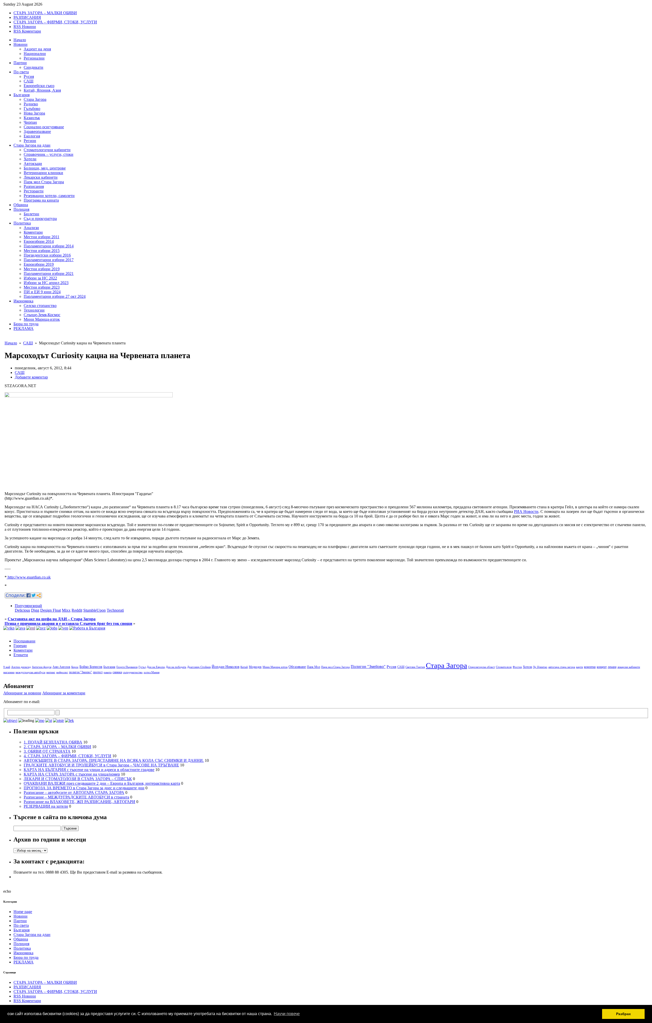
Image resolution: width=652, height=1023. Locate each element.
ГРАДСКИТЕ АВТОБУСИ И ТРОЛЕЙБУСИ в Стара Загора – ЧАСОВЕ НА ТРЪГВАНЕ (101, 765)
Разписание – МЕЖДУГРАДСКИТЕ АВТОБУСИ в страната (76, 797)
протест (98, 672)
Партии (20, 63)
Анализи (31, 228)
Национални (35, 53)
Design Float (50, 610)
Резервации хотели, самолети (49, 195)
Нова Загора (34, 113)
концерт (602, 667)
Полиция (21, 209)
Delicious (22, 610)
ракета (108, 672)
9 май (6, 667)
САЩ (28, 81)
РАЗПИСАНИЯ (27, 17)
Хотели (30, 159)
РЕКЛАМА (23, 328)
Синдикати (33, 67)
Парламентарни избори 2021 (49, 273)
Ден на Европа (156, 667)
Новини (20, 44)
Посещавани (24, 641)
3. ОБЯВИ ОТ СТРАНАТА (47, 751)
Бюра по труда (25, 324)
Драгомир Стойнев (199, 667)
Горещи (20, 645)
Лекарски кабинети (41, 177)
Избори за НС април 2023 (46, 283)
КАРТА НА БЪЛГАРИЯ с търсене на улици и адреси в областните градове (89, 769)
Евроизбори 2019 (39, 264)
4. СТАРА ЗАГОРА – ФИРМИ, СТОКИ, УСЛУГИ (67, 756)
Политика (22, 223)
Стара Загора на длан (31, 145)
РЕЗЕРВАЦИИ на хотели (46, 806)
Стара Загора (35, 99)
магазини (9, 672)
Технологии (34, 310)
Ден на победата (176, 667)
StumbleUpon (94, 610)
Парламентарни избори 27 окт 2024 (55, 296)
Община (20, 205)
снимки (117, 672)
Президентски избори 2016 (47, 255)
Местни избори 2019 (42, 269)
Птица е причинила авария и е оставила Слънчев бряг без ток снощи (68, 623)
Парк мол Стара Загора (44, 182)
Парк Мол (313, 667)
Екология (32, 136)
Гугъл (142, 667)
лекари (612, 667)
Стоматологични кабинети (47, 150)
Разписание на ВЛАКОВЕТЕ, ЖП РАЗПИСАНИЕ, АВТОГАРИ (79, 802)
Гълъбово (32, 108)
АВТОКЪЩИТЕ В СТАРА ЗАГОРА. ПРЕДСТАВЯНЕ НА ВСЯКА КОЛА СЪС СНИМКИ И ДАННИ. (114, 760)
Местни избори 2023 (42, 287)
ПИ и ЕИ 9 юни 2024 (42, 292)
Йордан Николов (225, 667)
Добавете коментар (31, 377)
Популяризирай (28, 606)
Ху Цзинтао (540, 667)
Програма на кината (41, 200)
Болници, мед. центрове (45, 168)
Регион (30, 140)
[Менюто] (63, 628)
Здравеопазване (37, 131)
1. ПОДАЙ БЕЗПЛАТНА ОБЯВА (53, 742)
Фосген (517, 667)
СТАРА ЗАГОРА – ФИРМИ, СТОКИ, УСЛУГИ (55, 22)
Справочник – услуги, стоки (48, 154)
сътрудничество (133, 672)
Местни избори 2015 (42, 250)
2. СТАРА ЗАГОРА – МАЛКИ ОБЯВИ (57, 747)
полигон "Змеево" (80, 672)
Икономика (23, 301)
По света (21, 72)
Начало (19, 40)
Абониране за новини (22, 693)
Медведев (255, 667)
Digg (35, 610)
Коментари (33, 232)
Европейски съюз (39, 85)
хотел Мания (151, 672)
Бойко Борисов (90, 667)
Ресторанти (34, 191)
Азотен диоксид (21, 667)
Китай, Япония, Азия (42, 90)
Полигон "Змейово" (368, 666)
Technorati (115, 610)
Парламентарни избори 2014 (49, 246)
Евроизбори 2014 (39, 241)
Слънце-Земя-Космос (42, 315)
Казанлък (32, 118)
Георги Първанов (127, 667)
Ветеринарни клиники (43, 173)
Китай (244, 667)
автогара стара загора (561, 667)
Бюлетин (31, 214)
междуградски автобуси (30, 672)
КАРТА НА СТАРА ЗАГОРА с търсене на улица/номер (72, 774)
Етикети (20, 655)
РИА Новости (526, 511)
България (21, 95)
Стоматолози (504, 667)
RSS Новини (24, 26)
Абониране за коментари (63, 693)
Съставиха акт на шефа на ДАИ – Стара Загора (52, 619)
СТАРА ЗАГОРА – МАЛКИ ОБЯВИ (45, 13)
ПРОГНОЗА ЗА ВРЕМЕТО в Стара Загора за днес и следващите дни (84, 788)
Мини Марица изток (275, 667)
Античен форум (41, 667)
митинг (50, 672)
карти (579, 667)
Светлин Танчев (415, 667)
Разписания (34, 186)
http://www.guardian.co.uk (29, 577)
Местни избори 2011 (41, 237)
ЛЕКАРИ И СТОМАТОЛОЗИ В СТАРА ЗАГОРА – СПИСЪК (78, 779)
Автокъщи (33, 163)
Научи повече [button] (287, 1014)
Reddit (77, 610)
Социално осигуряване (44, 127)
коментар (590, 667)
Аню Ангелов (61, 667)
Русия (29, 76)
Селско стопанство (40, 305)
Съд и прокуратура (40, 218)
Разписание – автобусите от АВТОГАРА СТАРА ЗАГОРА (74, 792)
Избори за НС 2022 (40, 278)
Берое (74, 667)
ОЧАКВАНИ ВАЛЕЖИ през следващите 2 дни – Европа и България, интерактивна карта (102, 783)
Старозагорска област (481, 667)
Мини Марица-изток (42, 319)
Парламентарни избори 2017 (49, 260)
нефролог (62, 672)
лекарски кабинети (628, 667)
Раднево (31, 104)
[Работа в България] (87, 628)
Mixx (66, 610)
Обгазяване (297, 667)
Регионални (34, 58)
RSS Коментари (27, 31)
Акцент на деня (37, 49)
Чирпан (30, 122)
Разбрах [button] (623, 1014)
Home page (22, 911)
